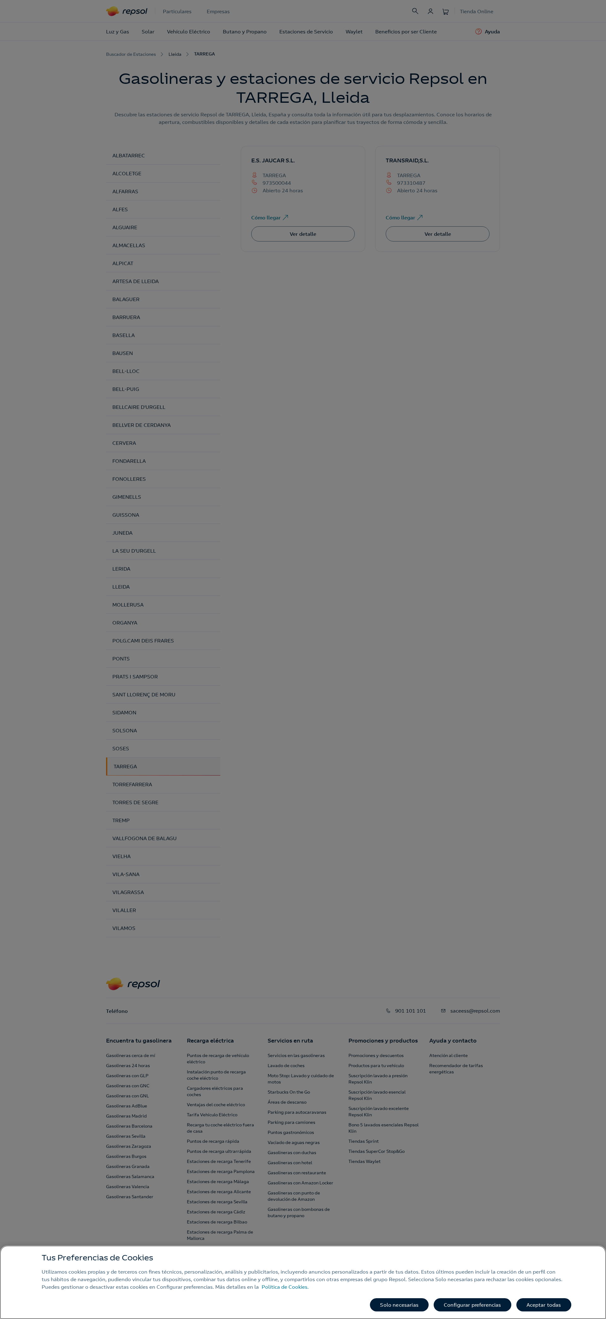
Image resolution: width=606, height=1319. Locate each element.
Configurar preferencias (472, 1305)
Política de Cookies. (285, 1287)
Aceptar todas (543, 1305)
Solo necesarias (399, 1305)
